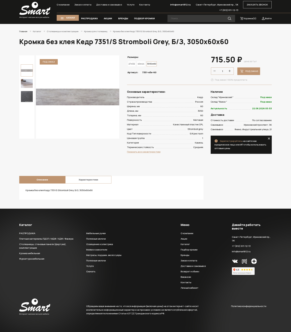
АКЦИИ (108, 18)
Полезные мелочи (96, 238)
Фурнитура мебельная (31, 258)
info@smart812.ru (180, 4)
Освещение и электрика (99, 244)
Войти (268, 18)
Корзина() (250, 18)
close (269, 138)
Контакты (144, 4)
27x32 (132, 63)
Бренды (185, 255)
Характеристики (88, 179)
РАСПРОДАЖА (89, 18)
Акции (184, 238)
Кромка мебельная (29, 253)
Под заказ (251, 71)
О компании (63, 4)
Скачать (90, 271)
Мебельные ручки (96, 233)
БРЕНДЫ (123, 18)
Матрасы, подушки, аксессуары (103, 255)
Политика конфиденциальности (248, 306)
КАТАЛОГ (70, 18)
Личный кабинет (189, 287)
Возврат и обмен (190, 271)
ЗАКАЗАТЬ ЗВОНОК (257, 4)
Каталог (185, 244)
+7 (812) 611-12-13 (228, 10)
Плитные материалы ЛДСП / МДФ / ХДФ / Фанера (46, 238)
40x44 (141, 63)
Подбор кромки (189, 249)
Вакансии (186, 277)
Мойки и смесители (96, 249)
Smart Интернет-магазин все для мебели (34, 10)
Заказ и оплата (82, 4)
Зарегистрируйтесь (231, 141)
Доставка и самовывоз (109, 4)
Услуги (130, 4)
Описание (42, 179)
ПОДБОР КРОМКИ (144, 18)
